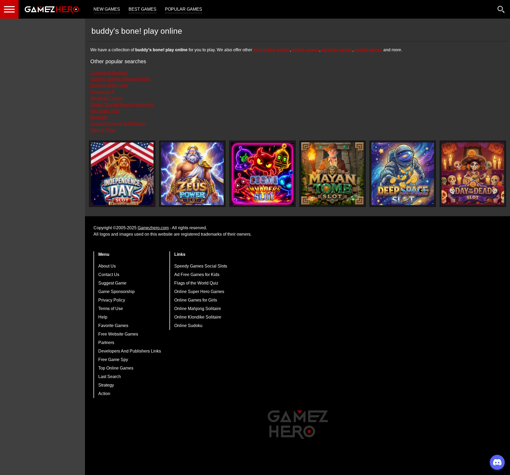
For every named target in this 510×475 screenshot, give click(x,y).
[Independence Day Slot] (122, 174)
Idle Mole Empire (106, 98)
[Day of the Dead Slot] (473, 174)
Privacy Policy (111, 300)
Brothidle (98, 117)
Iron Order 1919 (105, 111)
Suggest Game (112, 283)
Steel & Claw (102, 130)
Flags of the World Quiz (196, 283)
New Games (107, 9)
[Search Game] (501, 10)
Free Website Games (118, 334)
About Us (107, 266)
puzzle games (368, 50)
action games (305, 50)
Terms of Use (110, 308)
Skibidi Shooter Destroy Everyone (122, 104)
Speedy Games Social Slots (200, 266)
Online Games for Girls (195, 300)
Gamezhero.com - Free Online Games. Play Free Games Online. (52, 9)
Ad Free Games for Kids (196, 274)
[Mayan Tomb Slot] (333, 174)
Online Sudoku (188, 325)
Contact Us (108, 274)
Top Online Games (115, 368)
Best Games (142, 9)
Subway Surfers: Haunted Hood (120, 79)
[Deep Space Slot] (403, 174)
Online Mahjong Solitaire (197, 308)
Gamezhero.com (153, 228)
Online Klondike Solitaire (197, 317)
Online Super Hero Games (199, 291)
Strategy (106, 385)
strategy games (336, 50)
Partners (106, 342)
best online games (271, 50)
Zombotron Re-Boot (109, 72)
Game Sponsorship (116, 291)
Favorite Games (113, 325)
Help (102, 317)
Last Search (109, 376)
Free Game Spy (113, 359)
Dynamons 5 (102, 92)
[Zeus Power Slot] (192, 174)
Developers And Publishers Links (129, 351)
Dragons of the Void (109, 85)
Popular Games (183, 9)
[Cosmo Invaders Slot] (262, 174)
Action (104, 393)
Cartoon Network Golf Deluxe (118, 123)
